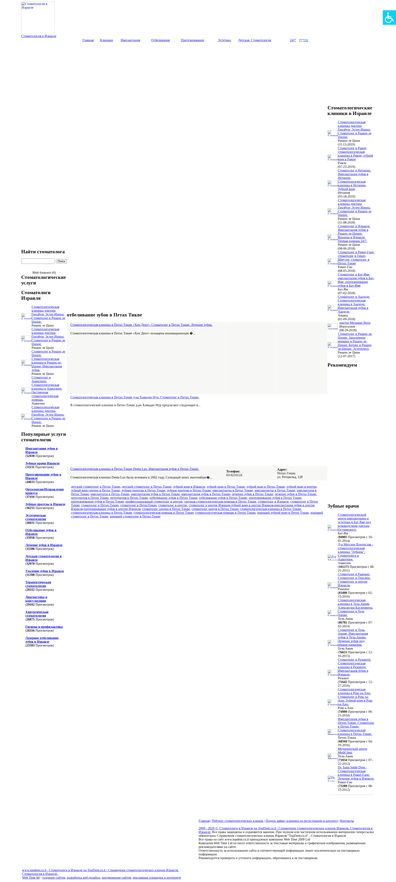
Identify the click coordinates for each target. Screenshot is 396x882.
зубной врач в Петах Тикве (226, 486)
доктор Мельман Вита (354, 322)
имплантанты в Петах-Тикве (275, 490)
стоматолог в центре (172, 505)
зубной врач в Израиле (189, 486)
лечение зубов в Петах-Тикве (295, 494)
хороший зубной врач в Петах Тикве (283, 512)
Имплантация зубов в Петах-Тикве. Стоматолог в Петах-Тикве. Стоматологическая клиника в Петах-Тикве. (356, 726)
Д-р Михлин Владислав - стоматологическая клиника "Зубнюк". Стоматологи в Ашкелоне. (355, 552)
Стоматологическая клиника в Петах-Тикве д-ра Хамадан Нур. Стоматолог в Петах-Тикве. (134, 397)
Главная (88, 40)
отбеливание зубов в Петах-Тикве (223, 498)
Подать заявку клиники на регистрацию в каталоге (302, 821)
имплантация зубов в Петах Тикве (155, 494)
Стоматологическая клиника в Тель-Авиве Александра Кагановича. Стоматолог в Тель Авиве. (355, 607)
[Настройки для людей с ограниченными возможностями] (389, 17)
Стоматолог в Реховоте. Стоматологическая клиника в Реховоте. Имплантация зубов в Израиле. (354, 667)
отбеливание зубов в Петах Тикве (173, 498)
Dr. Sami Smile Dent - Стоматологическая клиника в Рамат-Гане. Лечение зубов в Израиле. (356, 773)
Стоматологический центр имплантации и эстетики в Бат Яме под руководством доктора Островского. (354, 522)
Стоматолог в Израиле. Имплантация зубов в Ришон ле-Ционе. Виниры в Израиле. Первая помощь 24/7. (354, 233)
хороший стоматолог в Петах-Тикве (135, 516)
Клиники (106, 40)
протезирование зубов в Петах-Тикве (97, 501)
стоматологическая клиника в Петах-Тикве (101, 512)
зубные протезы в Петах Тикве (143, 490)
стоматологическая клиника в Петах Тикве (270, 509)
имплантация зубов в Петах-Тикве (205, 494)
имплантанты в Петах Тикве (232, 490)
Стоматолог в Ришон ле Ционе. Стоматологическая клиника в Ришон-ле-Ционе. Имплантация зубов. (48, 361)
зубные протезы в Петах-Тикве (189, 490)
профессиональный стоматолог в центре (154, 501)
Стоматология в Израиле (38, 36)
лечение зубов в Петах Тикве (252, 494)
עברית (303, 40)
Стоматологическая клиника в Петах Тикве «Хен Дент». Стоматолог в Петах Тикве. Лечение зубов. (141, 325)
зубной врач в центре (301, 486)
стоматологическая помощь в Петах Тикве (164, 512)
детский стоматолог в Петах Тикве (95, 486)
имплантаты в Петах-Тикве (110, 494)
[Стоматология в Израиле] (37, 33)
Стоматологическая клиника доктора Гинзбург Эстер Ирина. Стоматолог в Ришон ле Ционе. (48, 314)
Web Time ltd (31, 877)
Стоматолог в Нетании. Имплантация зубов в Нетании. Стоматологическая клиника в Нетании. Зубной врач (354, 180)
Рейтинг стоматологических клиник (237, 821)
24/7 (293, 40)
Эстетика (224, 40)
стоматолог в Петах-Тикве (100, 505)
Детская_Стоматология (254, 40)
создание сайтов (53, 877)
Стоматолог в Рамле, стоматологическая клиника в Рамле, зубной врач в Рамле (355, 153)
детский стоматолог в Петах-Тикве (146, 486)
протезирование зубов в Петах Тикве (275, 498)
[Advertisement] (198, 73)
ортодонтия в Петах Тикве (89, 498)
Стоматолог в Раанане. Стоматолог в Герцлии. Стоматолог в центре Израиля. (354, 579)
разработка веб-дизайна (83, 877)
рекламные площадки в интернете (157, 877)
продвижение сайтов (116, 877)
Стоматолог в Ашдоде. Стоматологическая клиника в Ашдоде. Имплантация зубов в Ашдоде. (354, 304)
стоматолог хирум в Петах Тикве (215, 509)
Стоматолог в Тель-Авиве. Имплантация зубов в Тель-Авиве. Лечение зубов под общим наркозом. (353, 637)
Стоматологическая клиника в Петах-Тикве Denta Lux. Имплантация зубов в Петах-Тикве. (134, 469)
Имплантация (130, 40)
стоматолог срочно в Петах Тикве (166, 509)
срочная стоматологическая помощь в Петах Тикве (220, 501)
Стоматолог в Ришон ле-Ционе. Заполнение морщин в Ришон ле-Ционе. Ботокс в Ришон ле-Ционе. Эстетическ (355, 341)
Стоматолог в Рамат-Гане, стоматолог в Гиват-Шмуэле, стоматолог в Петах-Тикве (356, 257)
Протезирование (192, 40)
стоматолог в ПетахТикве (138, 505)
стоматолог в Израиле (273, 501)
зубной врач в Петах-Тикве (265, 486)
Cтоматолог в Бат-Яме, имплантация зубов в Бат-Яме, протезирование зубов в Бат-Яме (356, 280)
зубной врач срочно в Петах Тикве (95, 490)
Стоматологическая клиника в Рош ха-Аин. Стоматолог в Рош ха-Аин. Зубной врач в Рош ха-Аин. (355, 697)
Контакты (347, 821)
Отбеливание (160, 40)
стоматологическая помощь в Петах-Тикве (225, 512)
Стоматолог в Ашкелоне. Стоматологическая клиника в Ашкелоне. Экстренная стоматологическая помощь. (47, 388)
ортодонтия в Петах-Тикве (129, 498)
